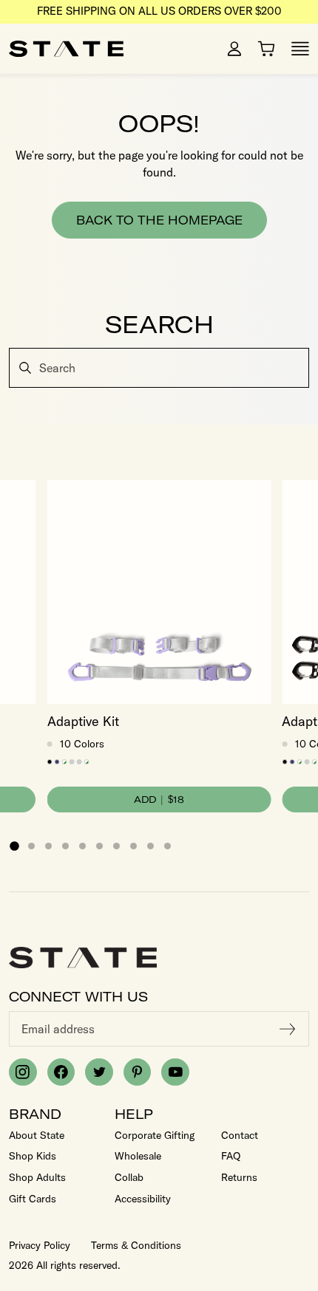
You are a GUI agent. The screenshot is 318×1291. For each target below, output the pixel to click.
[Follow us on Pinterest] (138, 1072)
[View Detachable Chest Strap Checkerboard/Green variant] (64, 761)
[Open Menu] (300, 49)
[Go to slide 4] (65, 846)
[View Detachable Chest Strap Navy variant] (57, 761)
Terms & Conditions (136, 1245)
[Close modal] (305, 350)
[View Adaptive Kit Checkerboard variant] (86, 761)
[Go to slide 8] (133, 846)
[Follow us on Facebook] (61, 1072)
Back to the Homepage (159, 220)
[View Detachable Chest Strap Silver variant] (72, 761)
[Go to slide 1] (14, 845)
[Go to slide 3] (48, 846)
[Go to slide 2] (31, 846)
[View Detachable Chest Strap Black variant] (50, 761)
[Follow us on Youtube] (175, 1072)
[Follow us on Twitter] (99, 1072)
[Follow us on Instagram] (23, 1072)
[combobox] (159, 368)
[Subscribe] (287, 1029)
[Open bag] (266, 49)
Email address (58, 1029)
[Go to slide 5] (82, 846)
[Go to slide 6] (99, 846)
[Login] (234, 49)
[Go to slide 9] (150, 846)
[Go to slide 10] (167, 846)
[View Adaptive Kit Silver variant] (79, 761)
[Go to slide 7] (116, 846)
